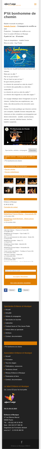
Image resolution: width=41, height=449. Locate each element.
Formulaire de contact (11, 207)
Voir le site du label (10, 408)
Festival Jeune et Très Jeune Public (17, 326)
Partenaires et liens (12, 376)
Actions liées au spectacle (14, 329)
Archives (8, 333)
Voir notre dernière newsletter (20, 283)
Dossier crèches (10, 169)
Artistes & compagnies (13, 316)
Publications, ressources (13, 366)
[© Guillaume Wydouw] (8, 180)
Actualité (8, 313)
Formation (9, 359)
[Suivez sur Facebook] (5, 290)
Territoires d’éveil (11, 369)
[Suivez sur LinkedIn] (20, 290)
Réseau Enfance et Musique (15, 373)
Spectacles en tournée (13, 319)
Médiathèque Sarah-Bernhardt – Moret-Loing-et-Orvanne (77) (19, 219)
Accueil (7, 309)
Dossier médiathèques (12, 172)
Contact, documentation (13, 336)
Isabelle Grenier (10, 26)
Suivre (12, 290)
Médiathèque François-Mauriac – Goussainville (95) (20, 214)
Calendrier (9, 323)
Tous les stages (10, 363)
